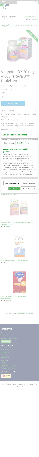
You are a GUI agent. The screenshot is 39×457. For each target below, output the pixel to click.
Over (27, 143)
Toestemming (9, 143)
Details (19, 143)
